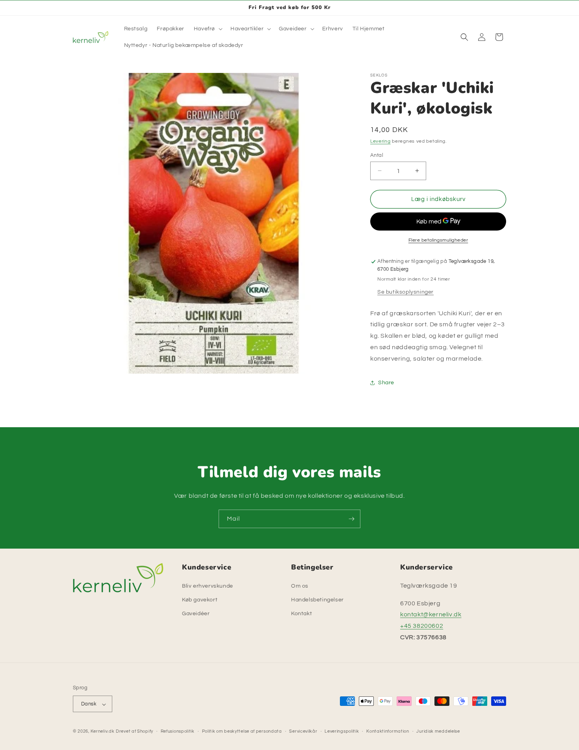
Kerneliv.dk (103, 732)
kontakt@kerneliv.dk (430, 614)
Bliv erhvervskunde (207, 585)
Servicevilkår (303, 731)
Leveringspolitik (342, 731)
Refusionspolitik (178, 731)
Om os (299, 585)
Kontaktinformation (387, 731)
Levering (380, 141)
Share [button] (386, 382)
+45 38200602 (421, 626)
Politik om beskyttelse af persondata (242, 731)
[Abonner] (351, 519)
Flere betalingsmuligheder (438, 240)
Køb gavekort (199, 599)
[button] (207, 28)
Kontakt (301, 613)
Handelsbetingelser (317, 599)
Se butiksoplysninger (405, 291)
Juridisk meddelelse (438, 731)
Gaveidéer (196, 613)
